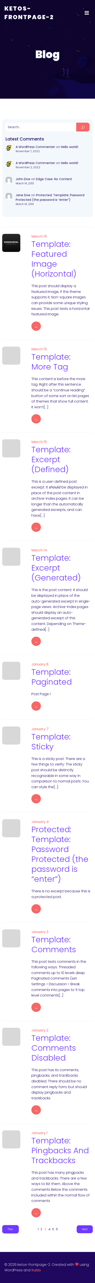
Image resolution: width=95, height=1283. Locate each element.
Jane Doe (23, 195)
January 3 (39, 931)
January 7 (40, 729)
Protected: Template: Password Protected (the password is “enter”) (50, 197)
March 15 (39, 236)
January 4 (40, 821)
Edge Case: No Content (54, 179)
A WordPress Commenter (35, 147)
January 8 (40, 664)
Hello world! (69, 147)
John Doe (23, 179)
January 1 (39, 1132)
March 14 (39, 550)
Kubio (36, 1270)
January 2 (39, 1030)
